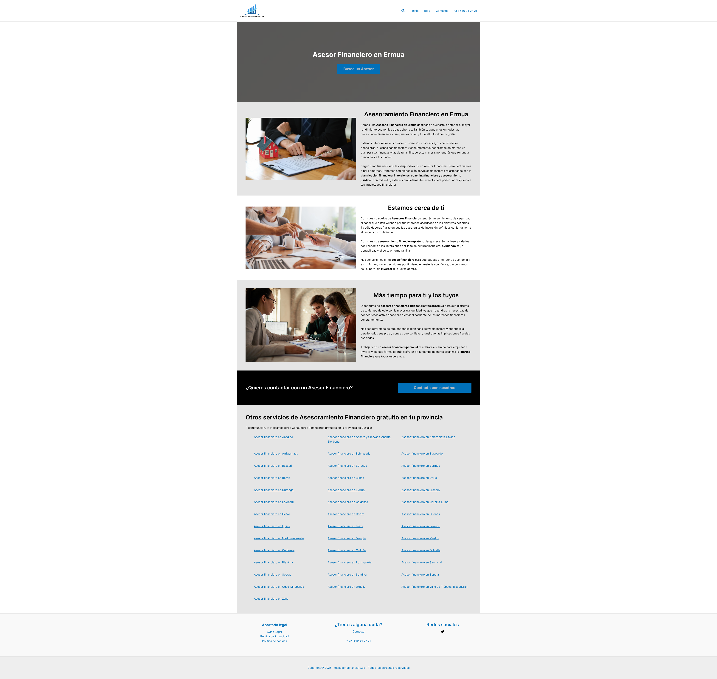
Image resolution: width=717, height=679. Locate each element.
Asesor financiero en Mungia (347, 538)
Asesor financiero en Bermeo (420, 465)
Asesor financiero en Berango (347, 465)
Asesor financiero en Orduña (347, 550)
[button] (403, 11)
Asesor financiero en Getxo (272, 514)
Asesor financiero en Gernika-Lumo (424, 502)
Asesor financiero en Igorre (272, 526)
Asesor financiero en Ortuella (420, 550)
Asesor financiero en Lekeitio (420, 526)
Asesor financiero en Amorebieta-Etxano (428, 437)
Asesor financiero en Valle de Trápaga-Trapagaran (434, 586)
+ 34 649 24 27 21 (358, 640)
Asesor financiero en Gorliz (346, 514)
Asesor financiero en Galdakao (348, 502)
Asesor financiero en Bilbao (346, 478)
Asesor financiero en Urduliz (346, 586)
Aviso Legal (274, 632)
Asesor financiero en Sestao (272, 574)
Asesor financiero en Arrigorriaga (276, 453)
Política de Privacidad (274, 636)
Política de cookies (274, 641)
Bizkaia (366, 428)
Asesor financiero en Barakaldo (422, 453)
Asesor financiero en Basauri (273, 465)
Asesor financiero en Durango (274, 490)
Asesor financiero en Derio (419, 478)
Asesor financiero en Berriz (272, 478)
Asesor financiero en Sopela (420, 574)
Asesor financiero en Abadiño (273, 437)
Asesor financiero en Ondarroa (274, 550)
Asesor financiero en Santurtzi (421, 562)
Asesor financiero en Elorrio (346, 490)
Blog (427, 11)
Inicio (415, 11)
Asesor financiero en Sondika (347, 574)
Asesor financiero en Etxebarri (274, 502)
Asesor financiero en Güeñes (420, 514)
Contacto (442, 11)
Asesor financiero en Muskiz (420, 538)
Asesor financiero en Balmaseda (349, 453)
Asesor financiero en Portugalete (350, 562)
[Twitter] (442, 631)
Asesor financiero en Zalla (271, 598)
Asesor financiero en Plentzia (273, 562)
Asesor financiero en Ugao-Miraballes (279, 586)
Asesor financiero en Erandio (420, 490)
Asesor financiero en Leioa (345, 526)
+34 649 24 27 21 (465, 11)
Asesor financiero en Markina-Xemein (279, 538)
